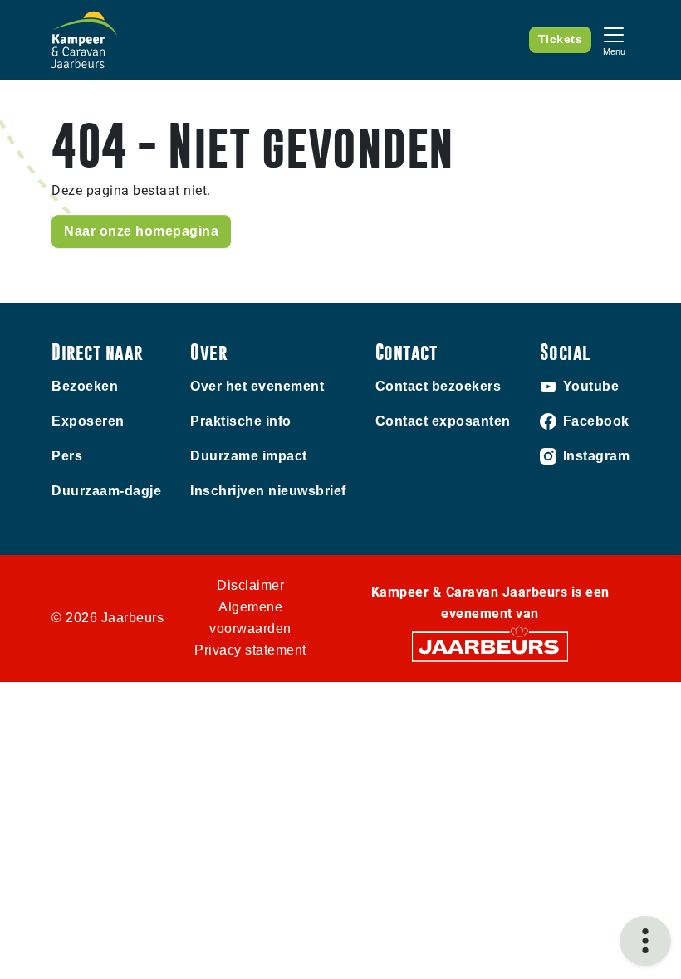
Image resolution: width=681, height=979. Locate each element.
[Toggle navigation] (614, 39)
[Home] (84, 40)
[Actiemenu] (645, 941)
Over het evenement (257, 386)
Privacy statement (250, 650)
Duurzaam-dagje (106, 491)
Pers (66, 456)
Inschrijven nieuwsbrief (268, 491)
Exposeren (88, 421)
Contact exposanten (443, 421)
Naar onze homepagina (141, 231)
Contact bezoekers (438, 386)
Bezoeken (84, 386)
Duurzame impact (248, 456)
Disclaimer (250, 585)
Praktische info (241, 421)
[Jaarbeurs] (490, 646)
